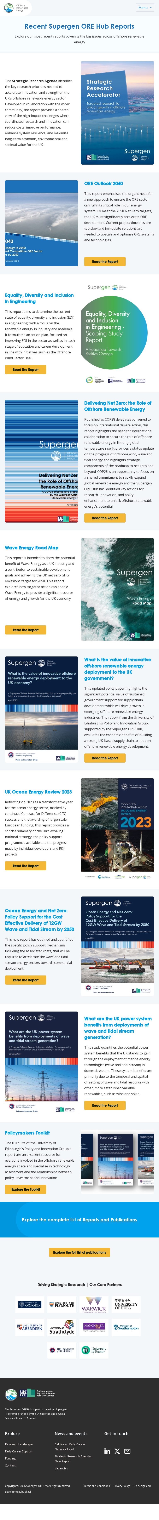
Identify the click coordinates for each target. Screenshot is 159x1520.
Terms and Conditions (97, 1486)
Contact (10, 1465)
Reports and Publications (110, 1219)
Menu (143, 7)
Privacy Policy (122, 1486)
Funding (10, 1458)
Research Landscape (19, 1444)
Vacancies (61, 1468)
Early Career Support (19, 1451)
